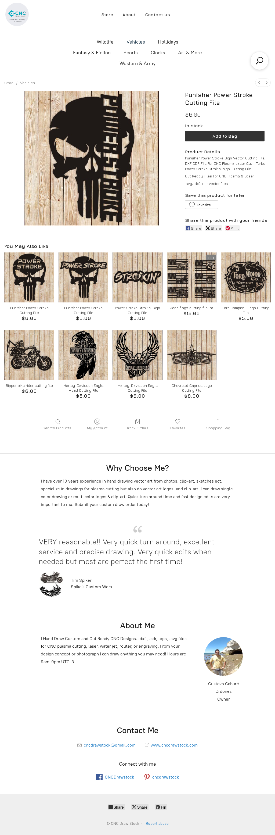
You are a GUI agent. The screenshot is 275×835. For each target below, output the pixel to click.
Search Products (57, 428)
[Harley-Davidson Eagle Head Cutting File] (83, 355)
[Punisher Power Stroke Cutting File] (29, 277)
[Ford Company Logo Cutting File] (246, 277)
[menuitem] (259, 83)
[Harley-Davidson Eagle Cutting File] (137, 355)
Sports (131, 53)
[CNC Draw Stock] (17, 14)
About (129, 14)
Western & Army (137, 63)
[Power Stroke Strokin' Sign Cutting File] (137, 277)
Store (107, 14)
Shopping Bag (218, 428)
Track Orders (137, 428)
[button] (201, 204)
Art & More (190, 53)
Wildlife (105, 42)
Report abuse (157, 823)
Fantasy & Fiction (92, 53)
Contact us (157, 14)
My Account (97, 428)
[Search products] (259, 61)
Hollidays (168, 42)
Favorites (178, 428)
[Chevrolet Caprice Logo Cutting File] (192, 355)
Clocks (158, 53)
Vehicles (135, 42)
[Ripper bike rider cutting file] (29, 355)
